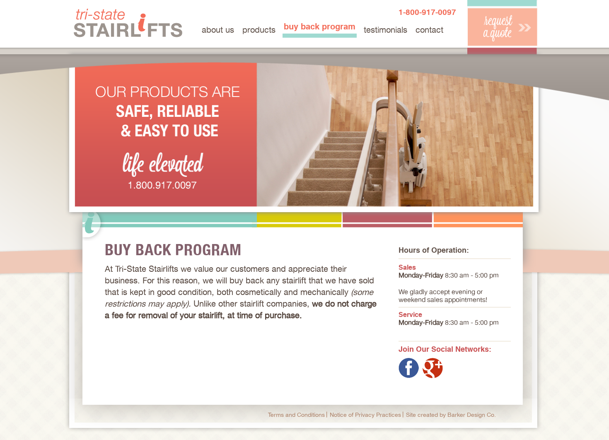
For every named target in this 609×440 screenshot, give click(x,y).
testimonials (385, 30)
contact (429, 30)
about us (218, 30)
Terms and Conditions (296, 414)
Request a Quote (502, 27)
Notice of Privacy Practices (365, 414)
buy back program (319, 26)
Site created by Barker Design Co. (451, 414)
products (259, 30)
